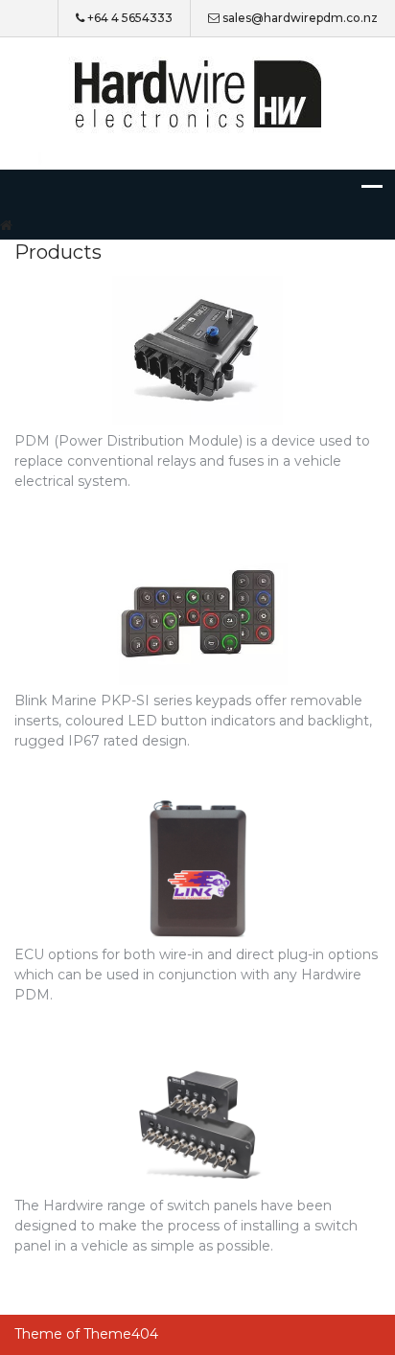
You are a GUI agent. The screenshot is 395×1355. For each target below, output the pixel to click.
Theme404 (120, 1334)
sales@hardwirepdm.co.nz (300, 18)
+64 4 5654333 (130, 18)
